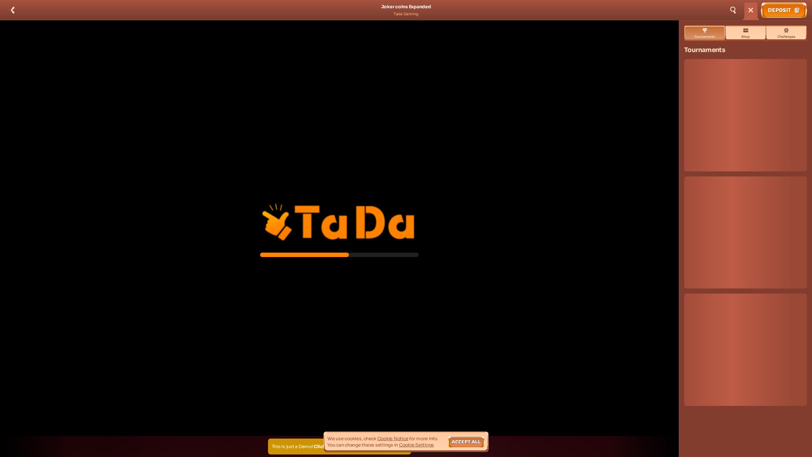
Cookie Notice (393, 438)
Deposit (779, 10)
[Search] (733, 10)
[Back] (12, 10)
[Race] (750, 10)
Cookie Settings (416, 444)
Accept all (466, 441)
